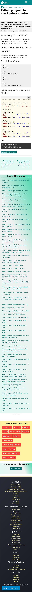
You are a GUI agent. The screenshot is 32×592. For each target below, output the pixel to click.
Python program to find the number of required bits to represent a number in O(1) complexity (15, 282)
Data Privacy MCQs (9, 449)
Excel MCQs (16, 504)
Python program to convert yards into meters (14, 331)
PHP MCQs (16, 436)
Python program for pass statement (13, 268)
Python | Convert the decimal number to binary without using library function (14, 381)
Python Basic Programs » (8, 152)
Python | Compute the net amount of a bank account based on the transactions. (16, 205)
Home (5, 7)
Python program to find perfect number (14, 346)
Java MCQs (16, 427)
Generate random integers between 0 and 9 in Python (15, 220)
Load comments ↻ (16, 469)
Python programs (18, 7)
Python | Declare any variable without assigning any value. (13, 186)
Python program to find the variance (13, 314)
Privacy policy (16, 559)
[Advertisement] (14, 17)
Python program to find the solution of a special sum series (14, 370)
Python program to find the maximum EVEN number (15, 360)
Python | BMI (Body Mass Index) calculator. (15, 191)
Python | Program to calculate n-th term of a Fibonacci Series (16, 225)
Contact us (16, 557)
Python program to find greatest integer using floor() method (14, 355)
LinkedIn (16, 579)
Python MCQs (7, 427)
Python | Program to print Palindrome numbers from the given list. (14, 200)
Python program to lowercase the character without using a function (15, 342)
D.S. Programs (16, 518)
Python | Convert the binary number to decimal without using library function (14, 375)
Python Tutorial (16, 539)
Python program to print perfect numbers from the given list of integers (15, 350)
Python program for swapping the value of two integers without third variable (15, 298)
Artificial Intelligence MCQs (11, 445)
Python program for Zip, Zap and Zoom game (16, 272)
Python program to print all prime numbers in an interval (15, 256)
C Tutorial (16, 534)
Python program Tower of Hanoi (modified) (15, 317)
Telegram (16, 575)
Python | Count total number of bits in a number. (14, 210)
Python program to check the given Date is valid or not (15, 404)
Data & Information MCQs (11, 453)
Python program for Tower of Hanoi (13, 308)
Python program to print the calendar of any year (16, 409)
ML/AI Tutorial (16, 541)
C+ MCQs (16, 497)
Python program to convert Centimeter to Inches (15, 321)
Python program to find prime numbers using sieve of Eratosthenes (14, 246)
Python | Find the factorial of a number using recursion (16, 181)
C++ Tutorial (16, 536)
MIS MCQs (16, 493)
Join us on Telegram (9, 588)
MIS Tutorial (16, 543)
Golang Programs (15, 520)
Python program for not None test (12, 265)
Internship (16, 565)
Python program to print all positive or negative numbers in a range (14, 261)
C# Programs (16, 522)
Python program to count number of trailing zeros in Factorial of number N (16, 288)
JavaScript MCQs (15, 432)
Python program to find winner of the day (15, 305)
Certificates (16, 567)
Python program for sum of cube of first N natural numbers (15, 236)
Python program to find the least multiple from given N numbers (15, 394)
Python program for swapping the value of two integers (15, 293)
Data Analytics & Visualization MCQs (16, 491)
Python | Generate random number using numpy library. (15, 215)
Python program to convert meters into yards (14, 326)
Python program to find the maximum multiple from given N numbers (14, 389)
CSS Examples (16, 529)
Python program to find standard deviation (15, 311)
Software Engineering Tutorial (16, 545)
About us (16, 555)
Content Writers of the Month (16, 569)
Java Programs (16, 516)
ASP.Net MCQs (7, 440)
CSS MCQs (25, 432)
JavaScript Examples (16, 524)
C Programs (16, 510)
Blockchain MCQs (16, 487)
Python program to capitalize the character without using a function (15, 336)
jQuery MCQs (7, 436)
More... (16, 549)
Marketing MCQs (16, 485)
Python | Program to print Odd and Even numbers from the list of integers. (14, 195)
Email (16, 581)
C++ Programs (16, 512)
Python (10, 7)
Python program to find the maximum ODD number (15, 365)
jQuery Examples (16, 526)
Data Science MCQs (9, 458)
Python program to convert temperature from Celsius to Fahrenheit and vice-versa (15, 276)
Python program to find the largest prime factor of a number (15, 241)
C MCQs (5, 432)
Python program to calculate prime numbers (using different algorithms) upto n (16, 251)
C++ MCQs (25, 427)
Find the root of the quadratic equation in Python (15, 399)
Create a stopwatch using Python (12, 385)
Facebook (16, 577)
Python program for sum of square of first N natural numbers (16, 230)
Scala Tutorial (16, 547)
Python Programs (16, 514)
